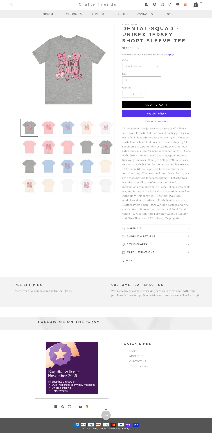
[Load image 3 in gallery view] (67, 128)
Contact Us (137, 361)
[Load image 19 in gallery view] (86, 185)
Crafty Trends (99, 429)
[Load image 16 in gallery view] (29, 185)
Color (125, 60)
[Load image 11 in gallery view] (29, 166)
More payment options (156, 121)
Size (124, 74)
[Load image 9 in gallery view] (86, 147)
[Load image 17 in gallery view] (48, 185)
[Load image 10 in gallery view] (106, 147)
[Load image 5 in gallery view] (106, 128)
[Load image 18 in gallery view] (67, 185)
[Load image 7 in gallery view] (48, 147)
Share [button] (129, 260)
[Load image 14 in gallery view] (86, 166)
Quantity (126, 87)
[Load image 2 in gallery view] (48, 128)
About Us (136, 356)
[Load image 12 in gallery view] (48, 166)
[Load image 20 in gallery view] (106, 185)
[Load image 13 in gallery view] (67, 166)
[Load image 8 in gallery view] (67, 147)
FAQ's (133, 351)
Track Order (138, 366)
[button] (11, 4)
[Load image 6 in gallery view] (29, 147)
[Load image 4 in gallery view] (86, 128)
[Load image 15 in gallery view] (106, 166)
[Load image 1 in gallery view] (29, 128)
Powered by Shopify (118, 429)
